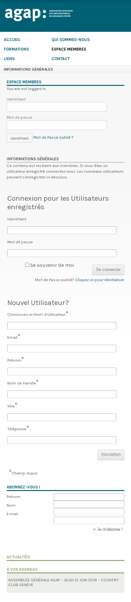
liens (9, 58)
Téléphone (18, 428)
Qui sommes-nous (71, 39)
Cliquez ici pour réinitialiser (99, 279)
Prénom (15, 359)
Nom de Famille (23, 382)
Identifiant (16, 99)
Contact (61, 58)
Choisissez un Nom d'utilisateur (37, 314)
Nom (11, 505)
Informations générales (28, 69)
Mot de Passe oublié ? (53, 137)
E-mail (12, 513)
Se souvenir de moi (52, 265)
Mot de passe (19, 117)
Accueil (12, 39)
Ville (12, 405)
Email (13, 337)
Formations (16, 49)
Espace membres (69, 49)
